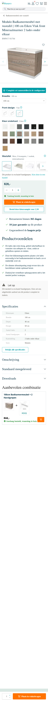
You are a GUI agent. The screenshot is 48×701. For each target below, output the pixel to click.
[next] (45, 62)
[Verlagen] (6, 190)
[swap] (43, 44)
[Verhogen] (18, 190)
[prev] (3, 62)
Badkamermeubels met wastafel (17, 16)
